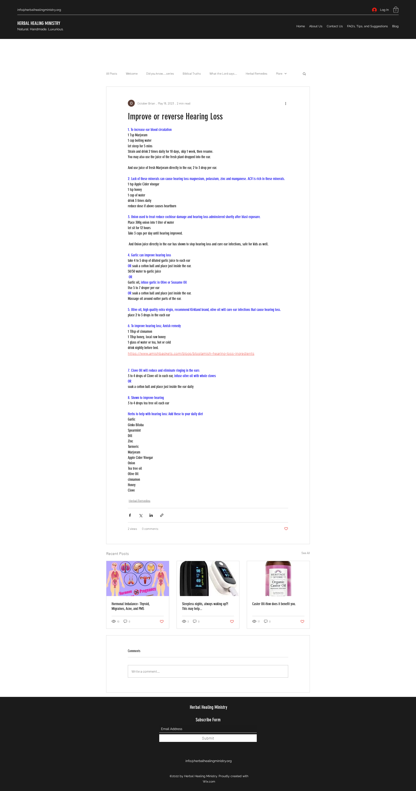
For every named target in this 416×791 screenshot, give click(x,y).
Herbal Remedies (256, 73)
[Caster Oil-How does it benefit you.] (278, 578)
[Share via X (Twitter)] (140, 515)
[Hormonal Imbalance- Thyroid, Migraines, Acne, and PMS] (137, 578)
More (279, 73)
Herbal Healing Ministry (208, 707)
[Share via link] (162, 515)
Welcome (132, 73)
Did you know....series (160, 73)
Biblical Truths (192, 73)
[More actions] (285, 103)
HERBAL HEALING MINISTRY (38, 23)
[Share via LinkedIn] (151, 515)
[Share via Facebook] (130, 515)
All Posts (111, 73)
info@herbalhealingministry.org (39, 9)
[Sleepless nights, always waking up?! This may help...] (208, 578)
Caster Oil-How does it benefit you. (274, 603)
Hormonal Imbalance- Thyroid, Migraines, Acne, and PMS (131, 606)
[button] (395, 9)
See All (305, 553)
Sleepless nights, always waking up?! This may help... (205, 606)
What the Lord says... (223, 73)
